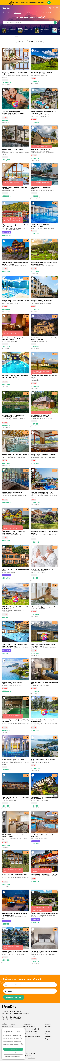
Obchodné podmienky (30, 1031)
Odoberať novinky (13, 997)
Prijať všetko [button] (13, 1049)
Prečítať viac (18, 1046)
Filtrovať (20, 41)
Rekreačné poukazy (29, 1026)
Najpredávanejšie (7, 12)
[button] (47, 8)
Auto (56, 12)
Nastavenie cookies (25, 1055)
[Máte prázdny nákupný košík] (50, 8)
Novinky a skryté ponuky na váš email (22, 979)
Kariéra (47, 1031)
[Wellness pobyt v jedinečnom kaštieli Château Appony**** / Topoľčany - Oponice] (15, 143)
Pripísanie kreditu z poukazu (31, 1036)
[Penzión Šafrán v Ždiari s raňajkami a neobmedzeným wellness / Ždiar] (15, 525)
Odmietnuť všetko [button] (13, 1053)
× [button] (23, 1030)
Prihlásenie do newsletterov (31, 1034)
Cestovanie (17, 12)
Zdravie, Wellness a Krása (30, 12)
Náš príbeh (48, 1026)
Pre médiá (48, 1036)
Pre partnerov (49, 1039)
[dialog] (13, 1043)
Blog (46, 1034)
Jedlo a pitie (49, 12)
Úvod (3, 37)
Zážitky (42, 12)
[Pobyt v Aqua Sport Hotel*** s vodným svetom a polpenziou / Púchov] (44, 829)
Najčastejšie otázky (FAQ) (31, 1029)
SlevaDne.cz (31, 1058)
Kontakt (47, 1029)
